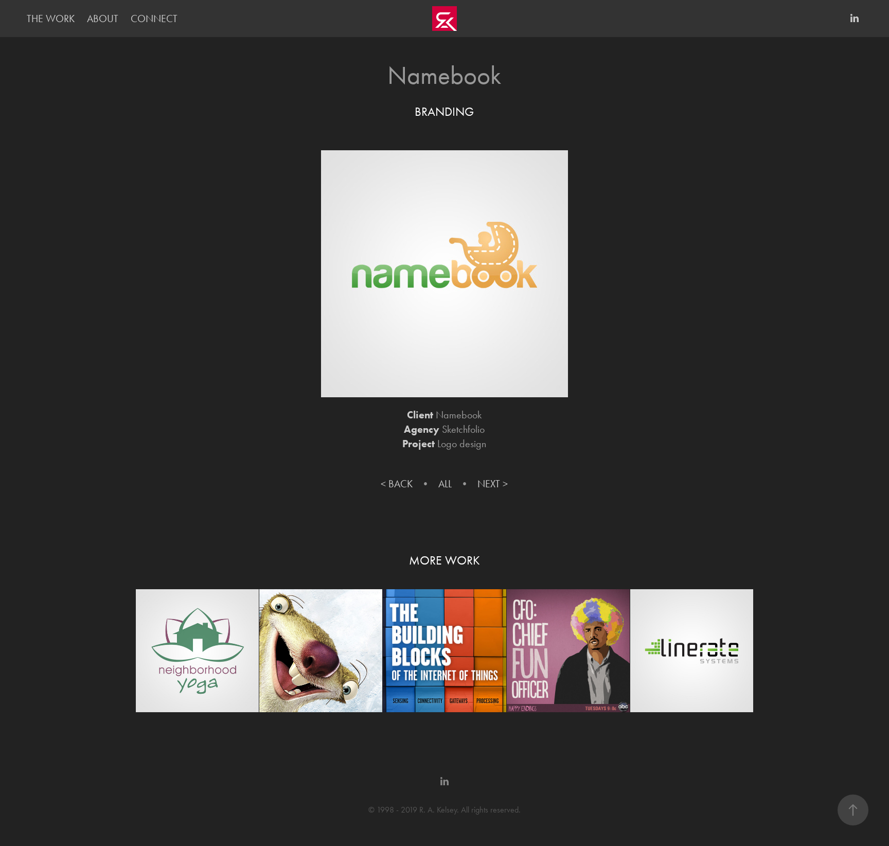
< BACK (397, 484)
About (102, 18)
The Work (51, 18)
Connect (154, 18)
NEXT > (492, 484)
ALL (445, 484)
